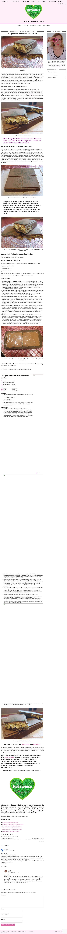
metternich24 (9, 757)
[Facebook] (62, 3)
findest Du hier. (58, 66)
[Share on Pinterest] (11, 834)
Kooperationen (42, 1)
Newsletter (25, 1)
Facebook (36, 744)
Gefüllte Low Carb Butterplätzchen (11, 839)
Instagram (25, 744)
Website (3, 919)
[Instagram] (58, 3)
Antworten (4, 866)
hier (13, 752)
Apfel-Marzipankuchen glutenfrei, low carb (34, 840)
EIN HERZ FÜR (46, 25)
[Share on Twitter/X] (9, 834)
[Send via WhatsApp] (12, 834)
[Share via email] (5, 834)
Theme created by (60, 931)
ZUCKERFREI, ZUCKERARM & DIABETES (27, 31)
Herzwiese (7, 931)
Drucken (39, 473)
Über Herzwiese (14, 1)
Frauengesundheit (35, 25)
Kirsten (10, 870)
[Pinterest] (60, 3)
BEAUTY (26, 25)
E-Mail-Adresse (5, 914)
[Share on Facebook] (7, 834)
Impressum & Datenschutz (56, 1)
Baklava (31, 94)
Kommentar (4, 895)
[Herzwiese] (33, 11)
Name (2, 909)
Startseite (5, 1)
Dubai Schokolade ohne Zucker (10, 836)
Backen (19, 25)
